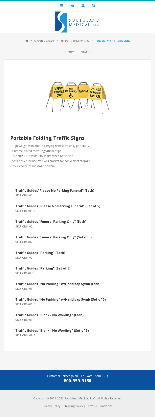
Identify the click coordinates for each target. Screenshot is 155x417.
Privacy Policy (51, 406)
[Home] (27, 40)
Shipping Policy (73, 406)
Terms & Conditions (99, 406)
